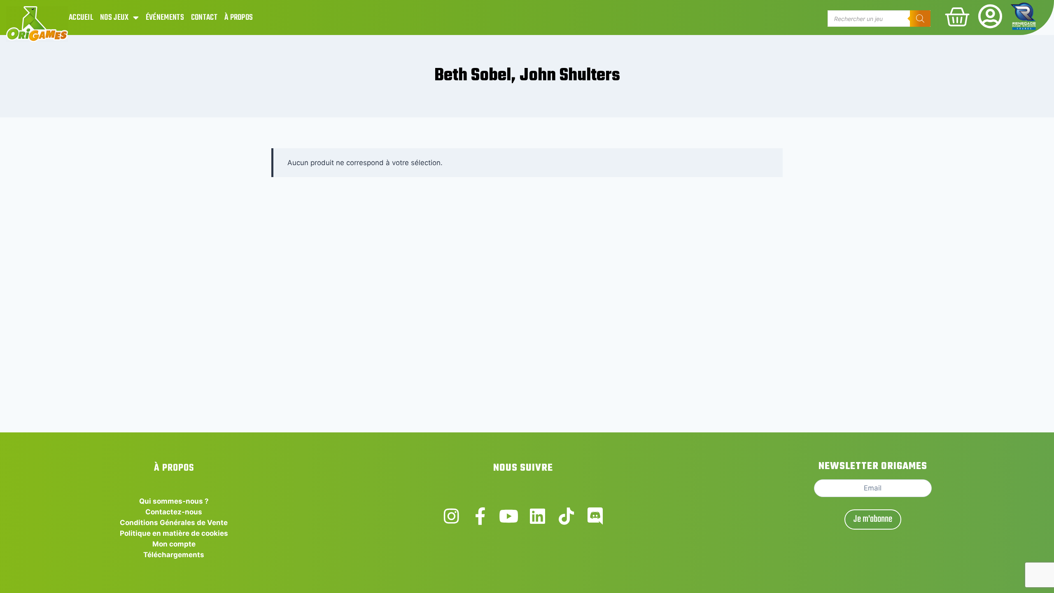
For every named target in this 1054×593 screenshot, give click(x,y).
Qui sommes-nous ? (174, 501)
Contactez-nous (173, 512)
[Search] (920, 18)
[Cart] (957, 17)
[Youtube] (509, 516)
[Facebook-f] (480, 516)
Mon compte (174, 544)
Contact (204, 17)
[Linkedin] (537, 516)
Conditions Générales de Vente (174, 522)
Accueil (81, 17)
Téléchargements (173, 555)
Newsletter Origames (872, 466)
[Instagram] (451, 516)
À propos (238, 17)
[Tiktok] (566, 516)
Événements (165, 17)
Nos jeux (114, 17)
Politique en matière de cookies (174, 533)
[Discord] (595, 516)
